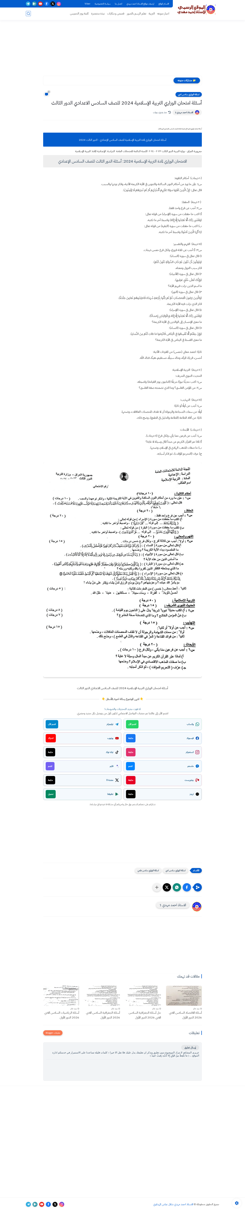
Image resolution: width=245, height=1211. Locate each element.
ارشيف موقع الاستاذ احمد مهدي (140, 3)
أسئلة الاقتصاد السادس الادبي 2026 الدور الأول (185, 1015)
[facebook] (46, 3)
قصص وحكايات (115, 13)
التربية (152, 13)
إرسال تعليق (190, 1047)
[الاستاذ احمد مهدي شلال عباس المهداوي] (197, 9)
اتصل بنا (118, 3)
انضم (130, 766)
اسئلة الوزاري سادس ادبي (188, 94)
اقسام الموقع (163, 3)
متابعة (130, 738)
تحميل (50, 794)
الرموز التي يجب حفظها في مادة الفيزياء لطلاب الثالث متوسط (141, 80)
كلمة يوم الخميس (79, 13)
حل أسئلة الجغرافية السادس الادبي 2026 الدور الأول (145, 1015)
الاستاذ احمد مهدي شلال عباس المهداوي (173, 1204)
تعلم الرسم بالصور (136, 13)
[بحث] (28, 13)
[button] (187, 887)
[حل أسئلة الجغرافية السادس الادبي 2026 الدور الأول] (143, 996)
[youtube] (40, 3)
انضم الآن (132, 724)
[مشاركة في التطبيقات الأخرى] (157, 887)
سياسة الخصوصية (102, 3)
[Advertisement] (122, 50)
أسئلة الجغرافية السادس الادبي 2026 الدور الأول (103, 1015)
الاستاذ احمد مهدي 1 (184, 112)
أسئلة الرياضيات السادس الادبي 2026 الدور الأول (61, 1015)
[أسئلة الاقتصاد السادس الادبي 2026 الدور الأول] (184, 996)
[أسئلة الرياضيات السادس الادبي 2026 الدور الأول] (61, 996)
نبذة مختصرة (98, 13)
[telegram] (28, 3)
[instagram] (59, 3)
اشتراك (51, 738)
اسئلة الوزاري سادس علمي (148, 870)
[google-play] (34, 3)
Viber (87, 3)
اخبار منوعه (163, 13)
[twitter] (52, 3)
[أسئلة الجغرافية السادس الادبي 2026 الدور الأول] (102, 996)
